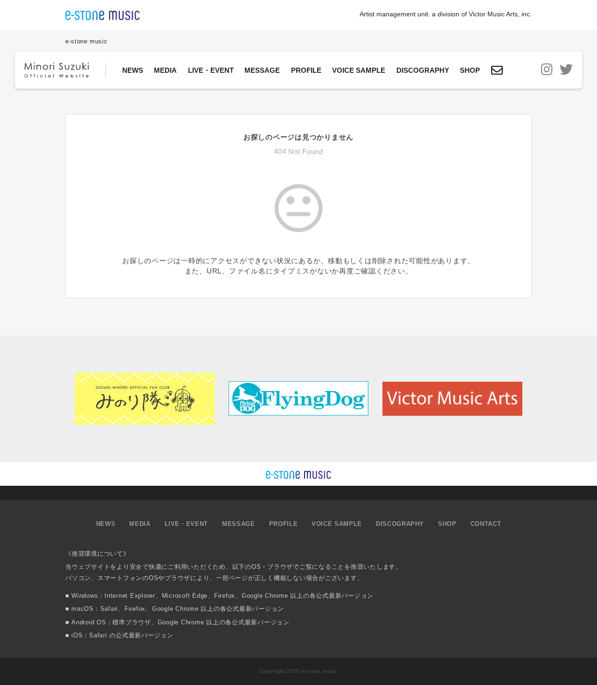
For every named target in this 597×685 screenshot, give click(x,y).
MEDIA (165, 70)
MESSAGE (262, 70)
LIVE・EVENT (211, 70)
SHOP (470, 70)
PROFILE (306, 70)
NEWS (132, 70)
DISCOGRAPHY (422, 70)
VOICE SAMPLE (358, 70)
